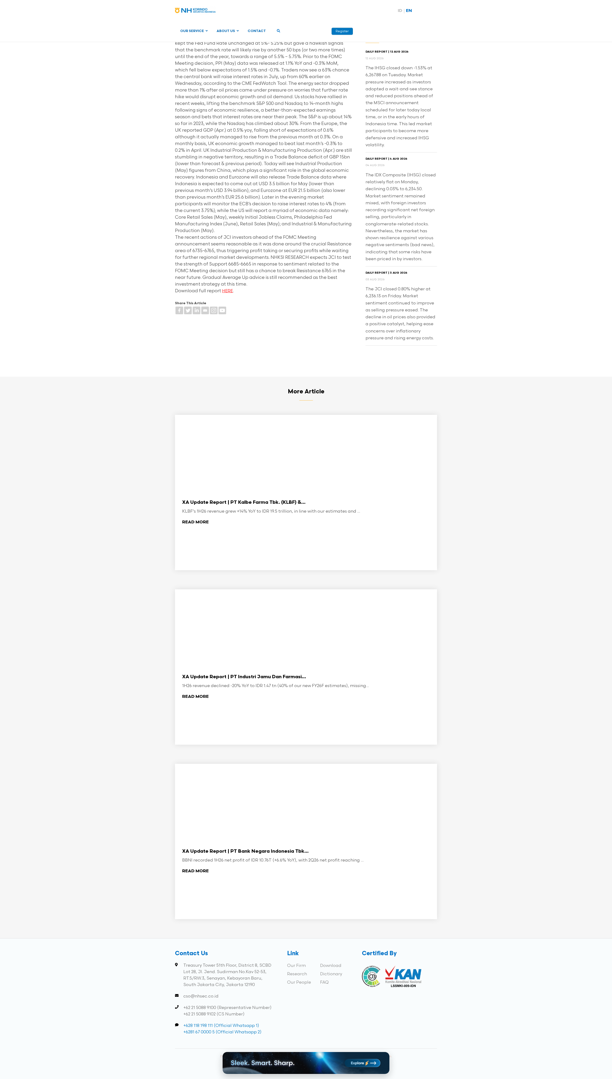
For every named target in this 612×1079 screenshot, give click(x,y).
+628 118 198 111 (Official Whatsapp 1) (221, 1025)
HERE (227, 291)
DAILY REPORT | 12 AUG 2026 (387, 51)
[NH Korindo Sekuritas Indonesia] (195, 11)
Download (330, 965)
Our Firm (296, 965)
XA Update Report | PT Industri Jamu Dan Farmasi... (244, 677)
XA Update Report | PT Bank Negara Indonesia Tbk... (245, 851)
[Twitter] (188, 310)
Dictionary (331, 973)
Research (297, 973)
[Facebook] (179, 310)
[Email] (205, 310)
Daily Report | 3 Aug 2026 (386, 272)
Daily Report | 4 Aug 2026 (386, 158)
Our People (299, 982)
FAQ (324, 982)
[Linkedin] (196, 310)
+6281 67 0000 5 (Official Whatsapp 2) (222, 1032)
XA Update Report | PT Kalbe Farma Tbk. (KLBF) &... (244, 502)
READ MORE (195, 522)
